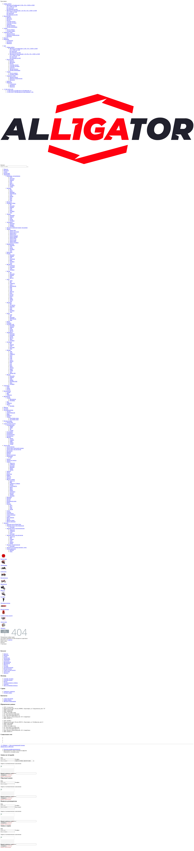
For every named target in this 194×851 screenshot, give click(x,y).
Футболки (9, 342)
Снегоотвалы (10, 513)
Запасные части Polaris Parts (14, 524)
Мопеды (6, 407)
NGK (11, 551)
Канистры (9, 474)
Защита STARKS (14, 242)
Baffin (11, 191)
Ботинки (9, 188)
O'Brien (11, 442)
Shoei (11, 366)
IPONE (11, 485)
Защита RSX (13, 241)
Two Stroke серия (14, 419)
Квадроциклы (7, 391)
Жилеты (9, 437)
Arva (11, 505)
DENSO (12, 550)
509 (11, 189)
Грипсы (9, 459)
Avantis (8, 392)
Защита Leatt (13, 240)
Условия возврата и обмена (11, 682)
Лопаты (9, 478)
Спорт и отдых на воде (10, 423)
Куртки (8, 253)
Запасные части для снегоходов (15, 535)
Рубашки (9, 323)
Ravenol (12, 493)
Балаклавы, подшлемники (13, 176)
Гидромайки (10, 431)
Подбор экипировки (12, 27)
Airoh (11, 353)
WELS (8, 404)
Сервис (5, 28)
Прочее (8, 499)
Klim (11, 182)
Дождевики (10, 222)
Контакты (9, 36)
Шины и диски (10, 520)
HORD (11, 196)
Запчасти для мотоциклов (13, 544)
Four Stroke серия (14, 418)
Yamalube (12, 495)
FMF (11, 287)
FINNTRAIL (13, 193)
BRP (11, 482)
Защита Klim (13, 238)
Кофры (8, 475)
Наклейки (9, 497)
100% (11, 280)
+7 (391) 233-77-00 (20, 92)
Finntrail (12, 180)
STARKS (12, 185)
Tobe (11, 200)
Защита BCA (13, 233)
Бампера (9, 452)
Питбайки (12, 400)
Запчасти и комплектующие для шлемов (17, 227)
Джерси (9, 214)
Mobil (11, 487)
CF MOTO (12, 305)
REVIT (11, 331)
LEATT (11, 294)
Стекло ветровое (11, 514)
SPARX (12, 367)
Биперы (9, 453)
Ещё (5, 45)
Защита (8, 229)
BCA (11, 506)
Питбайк (12, 406)
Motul (11, 489)
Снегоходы (6, 385)
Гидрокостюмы (10, 425)
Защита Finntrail (14, 235)
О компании (10, 40)
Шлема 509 (12, 373)
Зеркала (9, 471)
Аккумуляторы (10, 446)
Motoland (12, 467)
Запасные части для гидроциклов (15, 525)
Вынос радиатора (11, 455)
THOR (11, 299)
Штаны (8, 374)
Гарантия (9, 24)
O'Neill (11, 430)
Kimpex (12, 542)
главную (10, 639)
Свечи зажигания (11, 548)
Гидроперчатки (11, 434)
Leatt (11, 268)
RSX (11, 199)
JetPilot (11, 426)
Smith (11, 298)
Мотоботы (9, 264)
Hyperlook (12, 259)
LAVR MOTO (13, 486)
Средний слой (10, 324)
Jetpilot (11, 438)
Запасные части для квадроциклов (15, 528)
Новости (9, 17)
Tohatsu (8, 416)
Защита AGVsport (14, 231)
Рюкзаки (9, 504)
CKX (11, 177)
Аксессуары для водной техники (15, 448)
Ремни (8, 321)
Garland (12, 539)
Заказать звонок (11, 33)
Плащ (8, 313)
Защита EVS (13, 234)
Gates (11, 532)
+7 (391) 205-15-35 (8, 89)
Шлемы (9, 350)
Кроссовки (9, 252)
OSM (8, 387)
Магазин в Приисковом (10, 701)
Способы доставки (11, 23)
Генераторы (10, 456)
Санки (8, 510)
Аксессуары (7, 445)
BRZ (8, 393)
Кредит (8, 20)
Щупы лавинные (11, 521)
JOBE (11, 427)
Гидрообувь (10, 433)
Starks (11, 369)
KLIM (11, 219)
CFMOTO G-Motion (15, 483)
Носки (8, 271)
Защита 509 (13, 230)
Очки (8, 279)
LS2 (11, 363)
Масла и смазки (11, 479)
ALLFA (9, 411)
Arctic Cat (12, 463)
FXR (11, 181)
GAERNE (12, 265)
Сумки (8, 516)
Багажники (9, 451)
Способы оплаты (11, 21)
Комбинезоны (10, 244)
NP (10, 429)
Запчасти (6, 523)
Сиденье (9, 512)
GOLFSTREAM (11, 412)
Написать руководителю (13, 35)
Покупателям (7, 16)
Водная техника (8, 421)
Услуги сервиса (11, 29)
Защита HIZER (13, 237)
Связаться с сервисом (9, 691)
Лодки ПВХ (10, 422)
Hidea (8, 414)
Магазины (9, 18)
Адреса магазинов (8, 698)
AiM (11, 351)
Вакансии (9, 43)
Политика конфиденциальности (12, 749)
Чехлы (8, 519)
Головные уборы (11, 203)
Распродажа (7, 173)
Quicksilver (12, 491)
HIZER (11, 361)
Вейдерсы (9, 201)
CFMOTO (12, 283)
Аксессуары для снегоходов (14, 449)
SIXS (11, 339)
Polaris (8, 388)
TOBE (11, 186)
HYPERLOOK (13, 381)
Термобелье (10, 332)
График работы (7, 3)
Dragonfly (12, 178)
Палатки (9, 498)
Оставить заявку (11, 31)
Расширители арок (11, 501)
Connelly (12, 440)
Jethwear (12, 291)
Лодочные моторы (8, 410)
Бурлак (8, 389)
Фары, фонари (10, 517)
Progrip (11, 295)
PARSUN (9, 415)
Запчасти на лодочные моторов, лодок (17, 547)
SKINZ (11, 470)
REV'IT (12, 184)
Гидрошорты (10, 436)
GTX (11, 359)
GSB (11, 290)
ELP (11, 457)
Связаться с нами (8, 32)
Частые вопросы (11, 25)
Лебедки (9, 476)
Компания (6, 39)
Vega (11, 372)
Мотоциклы (7, 396)
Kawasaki (12, 335)
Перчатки (9, 302)
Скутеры (6, 408)
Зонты (8, 472)
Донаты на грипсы (11, 460)
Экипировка (7, 174)
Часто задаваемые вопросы (11, 685)
